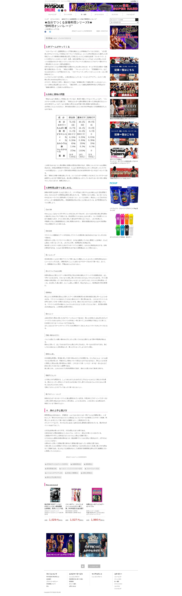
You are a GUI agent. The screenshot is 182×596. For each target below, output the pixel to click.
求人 (47, 586)
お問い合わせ (72, 586)
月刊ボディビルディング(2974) (57, 464)
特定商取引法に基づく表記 (76, 579)
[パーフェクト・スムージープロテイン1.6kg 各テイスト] (124, 196)
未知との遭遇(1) (72, 473)
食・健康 (83, 14)
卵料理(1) (89, 464)
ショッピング (131, 14)
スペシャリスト (99, 14)
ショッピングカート (97, 576)
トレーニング (52, 14)
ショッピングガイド (74, 576)
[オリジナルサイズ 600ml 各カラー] (124, 225)
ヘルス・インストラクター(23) (71, 468)
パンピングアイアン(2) (54, 473)
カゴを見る (133, 1)
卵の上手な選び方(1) (54, 477)
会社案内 (48, 579)
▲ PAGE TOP (94, 566)
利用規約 (71, 581)
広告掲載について (51, 584)
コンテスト (115, 14)
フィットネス (68, 14)
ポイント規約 (72, 584)
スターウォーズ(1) (93, 468)
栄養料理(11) (77, 464)
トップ (47, 19)
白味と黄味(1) (87, 473)
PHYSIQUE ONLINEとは (52, 576)
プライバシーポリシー (52, 581)
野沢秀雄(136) (51, 468)
